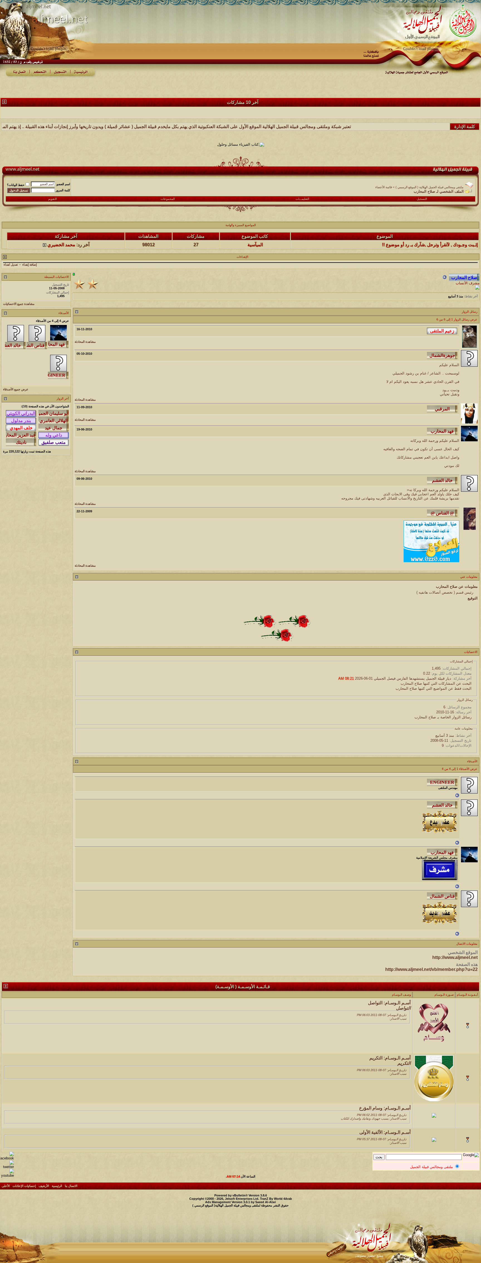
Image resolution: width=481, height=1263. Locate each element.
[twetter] (7, 1167)
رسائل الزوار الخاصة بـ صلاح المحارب (443, 717)
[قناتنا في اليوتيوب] (7, 1175)
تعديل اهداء (11, 264)
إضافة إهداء (29, 264)
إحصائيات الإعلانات (24, 1186)
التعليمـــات (302, 198)
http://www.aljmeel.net (455, 957)
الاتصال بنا (71, 1186)
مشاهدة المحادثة (85, 341)
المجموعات (168, 198)
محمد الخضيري (61, 232)
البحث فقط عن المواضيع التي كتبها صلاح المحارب (434, 688)
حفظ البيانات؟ (15, 185)
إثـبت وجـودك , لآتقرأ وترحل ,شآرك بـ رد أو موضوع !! (430, 232)
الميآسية (255, 232)
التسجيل (422, 198)
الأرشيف (44, 1186)
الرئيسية (57, 1186)
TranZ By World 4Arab (276, 1198)
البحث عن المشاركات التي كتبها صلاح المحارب (436, 683)
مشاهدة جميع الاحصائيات (19, 303)
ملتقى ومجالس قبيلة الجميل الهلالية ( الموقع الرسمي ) (429, 187)
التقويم (52, 198)
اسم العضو (63, 184)
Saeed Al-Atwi (265, 1202)
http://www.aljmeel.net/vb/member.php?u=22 (431, 969)
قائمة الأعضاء (383, 187)
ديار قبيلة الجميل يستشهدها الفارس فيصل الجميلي (412, 678)
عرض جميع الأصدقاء (15, 389)
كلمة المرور (63, 190)
